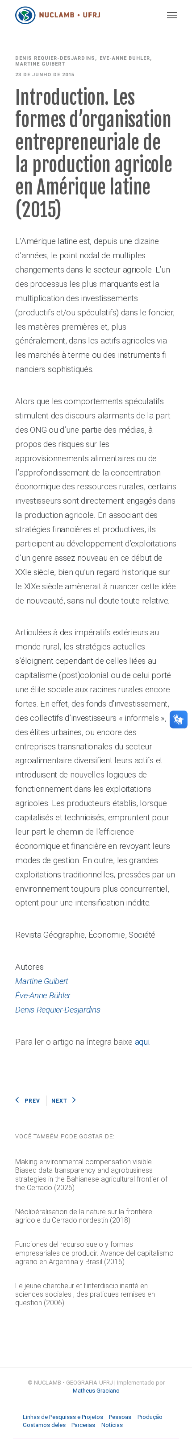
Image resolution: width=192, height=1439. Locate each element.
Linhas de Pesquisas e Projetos (63, 1417)
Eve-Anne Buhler (125, 58)
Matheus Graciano (96, 1390)
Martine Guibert (40, 64)
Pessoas (120, 1417)
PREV (32, 1101)
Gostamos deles (44, 1425)
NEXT (59, 1101)
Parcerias (83, 1425)
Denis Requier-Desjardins (55, 58)
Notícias (112, 1425)
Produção (150, 1417)
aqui (142, 1042)
